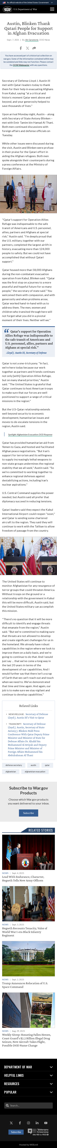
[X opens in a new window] (11, 1123)
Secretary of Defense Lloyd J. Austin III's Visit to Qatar (28, 716)
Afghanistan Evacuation (35, 771)
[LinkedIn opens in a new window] (37, 1123)
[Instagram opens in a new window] (28, 1123)
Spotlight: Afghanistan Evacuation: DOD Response (30, 434)
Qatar (47, 765)
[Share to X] (28, 49)
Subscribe (28, 812)
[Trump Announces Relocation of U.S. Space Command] (28, 965)
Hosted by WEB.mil (28, 1144)
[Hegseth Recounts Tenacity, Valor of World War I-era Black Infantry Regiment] (28, 911)
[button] (52, 9)
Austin (33, 765)
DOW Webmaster (21, 65)
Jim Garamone (31, 40)
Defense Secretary (14, 765)
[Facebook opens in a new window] (19, 1123)
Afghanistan (11, 771)
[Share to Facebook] (21, 49)
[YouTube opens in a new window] (45, 1123)
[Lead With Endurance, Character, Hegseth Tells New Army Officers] (28, 858)
